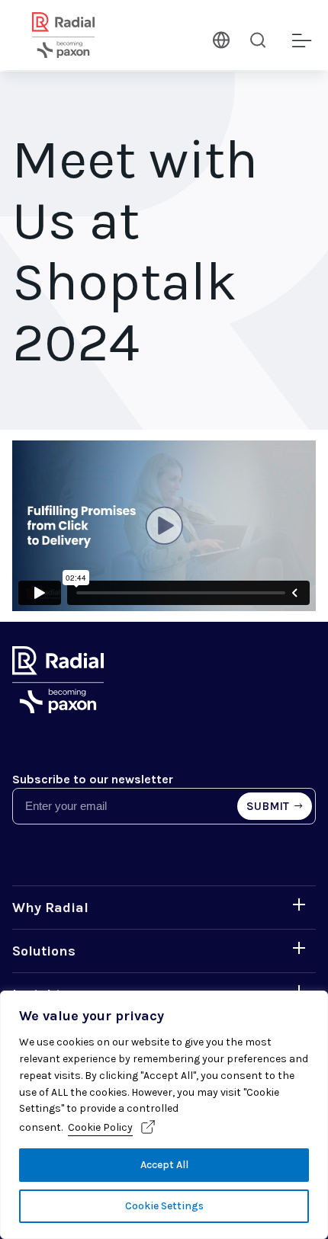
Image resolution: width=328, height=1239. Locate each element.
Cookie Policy (100, 1127)
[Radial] (81, 35)
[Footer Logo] (58, 709)
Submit (268, 806)
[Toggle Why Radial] (299, 904)
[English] (219, 38)
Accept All (164, 1164)
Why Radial (50, 907)
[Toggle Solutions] (299, 948)
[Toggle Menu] (300, 41)
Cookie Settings (164, 1205)
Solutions (44, 951)
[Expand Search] (258, 39)
